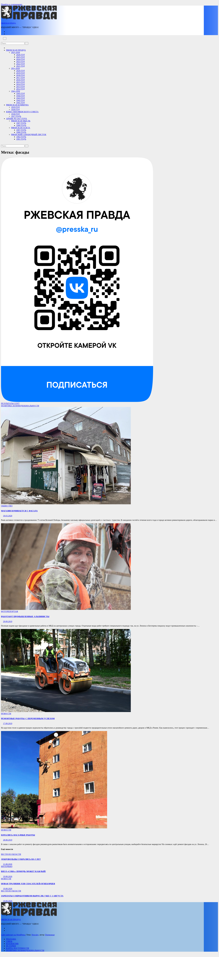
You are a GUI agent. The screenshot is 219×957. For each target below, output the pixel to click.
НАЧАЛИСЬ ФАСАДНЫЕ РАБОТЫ (18, 835)
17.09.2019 (7, 723)
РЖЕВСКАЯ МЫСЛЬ (20, 121)
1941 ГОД (20, 103)
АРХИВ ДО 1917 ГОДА (16, 118)
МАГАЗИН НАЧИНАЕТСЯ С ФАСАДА (19, 511)
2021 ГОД (20, 66)
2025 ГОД (20, 57)
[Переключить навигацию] (4, 38)
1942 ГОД (20, 100)
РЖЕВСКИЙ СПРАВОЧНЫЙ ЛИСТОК (28, 134)
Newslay (35, 935)
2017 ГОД (20, 77)
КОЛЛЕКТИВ (12, 944)
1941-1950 (15, 91)
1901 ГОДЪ (21, 139)
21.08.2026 (7, 864)
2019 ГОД (20, 73)
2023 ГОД (20, 61)
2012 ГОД (20, 89)
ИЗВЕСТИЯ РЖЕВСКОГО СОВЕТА (22, 112)
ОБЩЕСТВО (7, 506)
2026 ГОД (20, 55)
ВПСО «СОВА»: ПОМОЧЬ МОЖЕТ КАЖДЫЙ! (23, 871)
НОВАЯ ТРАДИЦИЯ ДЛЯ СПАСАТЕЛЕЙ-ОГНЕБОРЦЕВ (28, 884)
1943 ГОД (20, 98)
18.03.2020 (7, 516)
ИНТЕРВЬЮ (6, 866)
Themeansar (50, 935)
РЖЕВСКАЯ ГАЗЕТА (20, 128)
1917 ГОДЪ (16, 116)
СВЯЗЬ (9, 941)
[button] (2, 41)
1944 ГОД (20, 96)
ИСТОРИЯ (11, 946)
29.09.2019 (7, 621)
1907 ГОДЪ (21, 123)
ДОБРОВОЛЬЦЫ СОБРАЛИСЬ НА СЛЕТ (21, 859)
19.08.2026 (7, 876)
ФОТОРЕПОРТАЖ (9, 611)
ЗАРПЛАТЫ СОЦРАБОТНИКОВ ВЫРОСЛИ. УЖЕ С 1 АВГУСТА (32, 896)
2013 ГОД (20, 87)
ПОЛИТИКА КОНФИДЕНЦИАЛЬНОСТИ (20, 406)
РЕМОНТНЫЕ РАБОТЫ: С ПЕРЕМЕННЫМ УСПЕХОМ (28, 718)
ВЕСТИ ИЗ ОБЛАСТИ (11, 854)
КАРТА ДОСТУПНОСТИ (17, 948)
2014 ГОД (20, 84)
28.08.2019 (7, 840)
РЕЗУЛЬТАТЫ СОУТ (10, 403)
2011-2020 (15, 68)
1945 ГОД (20, 93)
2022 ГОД (20, 64)
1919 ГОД (15, 107)
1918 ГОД (15, 109)
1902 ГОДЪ (21, 137)
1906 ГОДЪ (21, 125)
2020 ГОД (20, 71)
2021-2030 (15, 52)
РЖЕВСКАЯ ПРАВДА (8, 23)
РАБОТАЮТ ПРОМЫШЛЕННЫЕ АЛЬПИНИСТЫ (25, 616)
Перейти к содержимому (11, 4)
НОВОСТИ (6, 714)
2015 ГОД (20, 82)
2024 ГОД (20, 59)
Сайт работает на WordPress (13, 935)
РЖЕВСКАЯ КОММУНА (17, 105)
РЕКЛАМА (11, 939)
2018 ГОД (20, 75)
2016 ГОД (20, 80)
